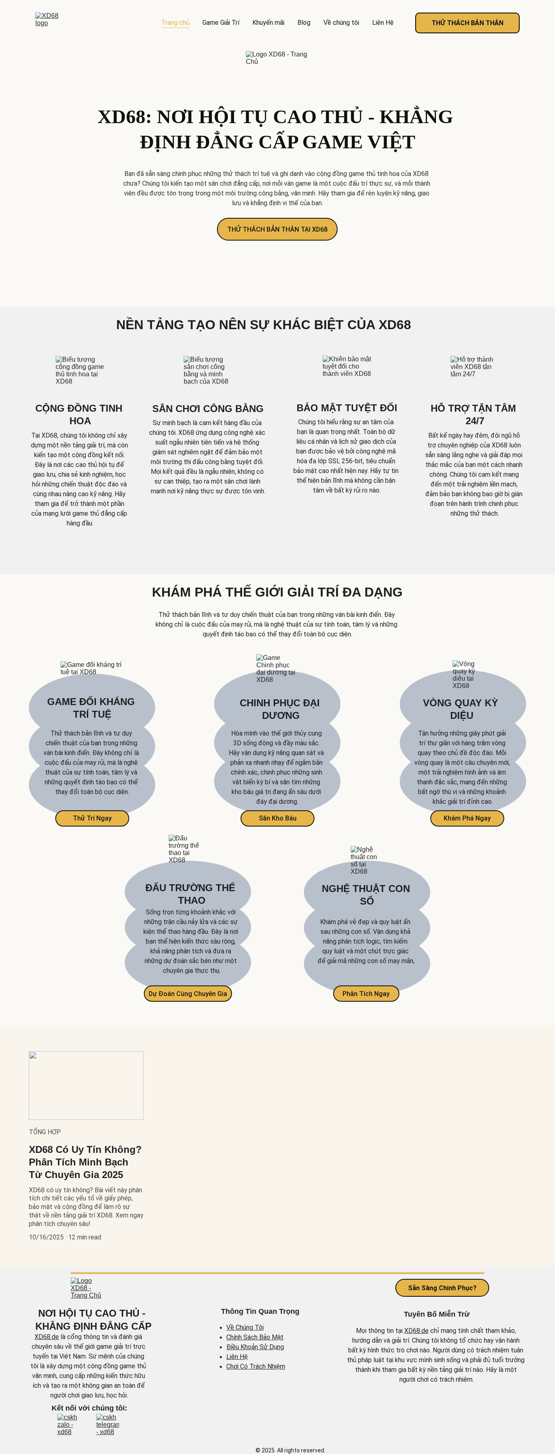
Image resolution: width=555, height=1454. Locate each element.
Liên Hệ (383, 22)
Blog (303, 22)
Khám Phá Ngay (467, 818)
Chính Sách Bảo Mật (255, 1337)
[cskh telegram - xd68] (107, 1425)
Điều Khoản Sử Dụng (255, 1347)
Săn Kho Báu (278, 818)
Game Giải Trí (220, 22)
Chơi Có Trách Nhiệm (255, 1366)
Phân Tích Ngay (366, 994)
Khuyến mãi (268, 22)
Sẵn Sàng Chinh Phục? (442, 1287)
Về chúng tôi (341, 22)
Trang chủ (175, 22)
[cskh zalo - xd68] (68, 1425)
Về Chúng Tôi (245, 1327)
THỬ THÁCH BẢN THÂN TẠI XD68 (277, 229)
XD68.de (47, 1337)
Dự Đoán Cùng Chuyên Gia (188, 994)
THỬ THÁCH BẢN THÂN (467, 23)
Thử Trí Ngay (92, 818)
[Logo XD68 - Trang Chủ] (89, 1291)
